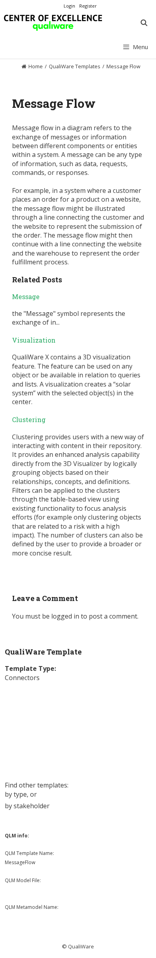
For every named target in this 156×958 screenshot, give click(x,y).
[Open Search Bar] (144, 23)
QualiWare (81, 946)
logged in (65, 616)
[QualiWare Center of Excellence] (53, 23)
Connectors (22, 677)
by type (16, 794)
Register (88, 6)
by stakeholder (27, 805)
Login (69, 6)
